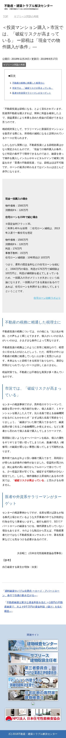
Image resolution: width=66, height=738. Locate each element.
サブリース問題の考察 (14, 64)
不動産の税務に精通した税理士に (28, 83)
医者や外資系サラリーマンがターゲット (31, 93)
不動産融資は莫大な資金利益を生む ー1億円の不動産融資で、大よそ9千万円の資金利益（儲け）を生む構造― (33, 607)
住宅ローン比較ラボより (47, 298)
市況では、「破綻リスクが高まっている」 (32, 88)
